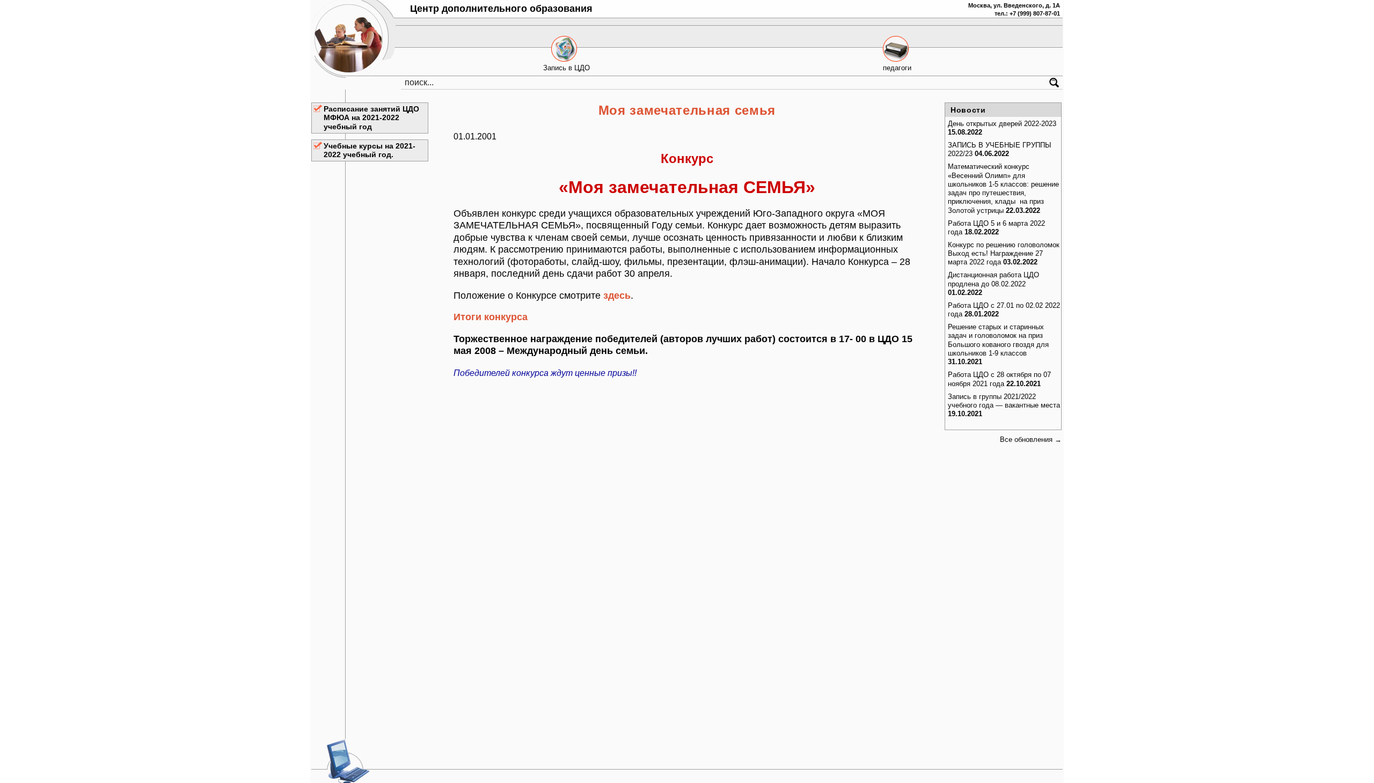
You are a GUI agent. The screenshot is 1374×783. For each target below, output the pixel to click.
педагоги (897, 68)
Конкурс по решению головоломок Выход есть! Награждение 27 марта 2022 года (1003, 254)
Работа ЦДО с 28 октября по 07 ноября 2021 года (999, 379)
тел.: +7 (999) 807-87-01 (1027, 13)
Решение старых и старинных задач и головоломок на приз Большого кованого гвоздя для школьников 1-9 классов (998, 340)
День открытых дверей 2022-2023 (1002, 124)
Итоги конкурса (491, 317)
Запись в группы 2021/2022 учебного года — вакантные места (1004, 401)
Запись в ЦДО (566, 68)
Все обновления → (1031, 439)
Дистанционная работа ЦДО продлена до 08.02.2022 (993, 279)
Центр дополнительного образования (501, 8)
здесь (617, 295)
